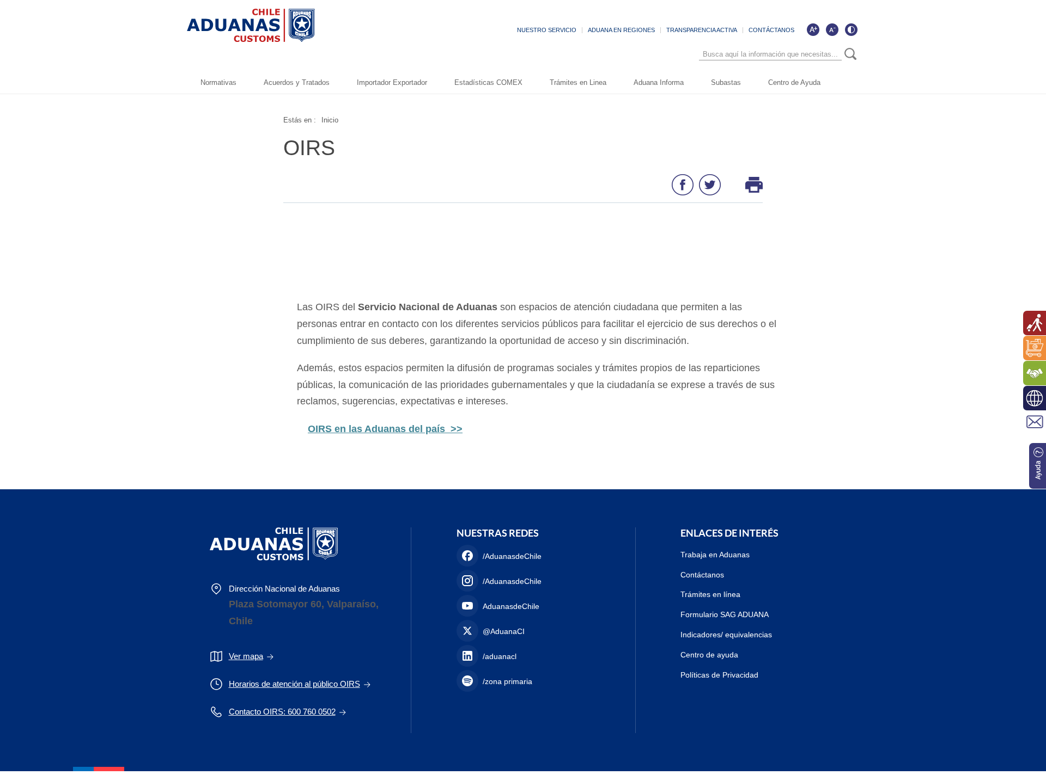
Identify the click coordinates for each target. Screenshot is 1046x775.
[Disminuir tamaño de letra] (832, 29)
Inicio (329, 120)
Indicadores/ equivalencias (726, 634)
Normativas (218, 82)
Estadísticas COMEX (488, 82)
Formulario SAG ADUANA (724, 614)
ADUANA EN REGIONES (621, 30)
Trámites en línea (710, 594)
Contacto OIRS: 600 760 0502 (282, 711)
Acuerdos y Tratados (297, 82)
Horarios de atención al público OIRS (294, 683)
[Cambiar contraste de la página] (851, 29)
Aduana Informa (659, 82)
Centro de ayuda (709, 654)
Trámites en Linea (578, 82)
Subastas (726, 82)
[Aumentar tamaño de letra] (812, 29)
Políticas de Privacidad (719, 675)
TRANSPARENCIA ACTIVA (701, 30)
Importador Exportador (392, 82)
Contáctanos (702, 574)
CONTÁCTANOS (771, 30)
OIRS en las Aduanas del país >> (385, 428)
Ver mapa (246, 656)
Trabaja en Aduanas (715, 554)
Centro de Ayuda (794, 82)
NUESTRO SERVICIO (546, 30)
